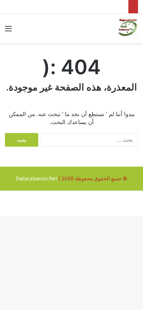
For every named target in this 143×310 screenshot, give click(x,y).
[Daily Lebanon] (128, 28)
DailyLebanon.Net (36, 178)
